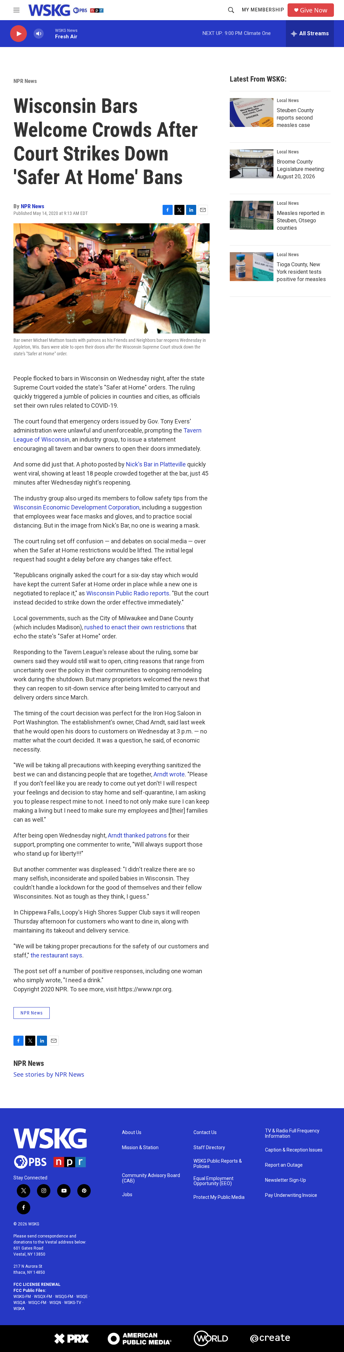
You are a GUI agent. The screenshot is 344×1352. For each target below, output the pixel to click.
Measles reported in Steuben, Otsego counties (301, 220)
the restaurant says (56, 955)
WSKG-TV (72, 1302)
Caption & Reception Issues (293, 1150)
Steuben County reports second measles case (295, 117)
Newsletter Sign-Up (285, 1180)
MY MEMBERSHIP (263, 9)
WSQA (19, 1302)
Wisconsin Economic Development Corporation (76, 507)
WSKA (19, 1308)
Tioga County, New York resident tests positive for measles (301, 271)
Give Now (313, 10)
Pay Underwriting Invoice (291, 1195)
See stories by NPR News (48, 1074)
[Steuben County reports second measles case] (251, 112)
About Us (131, 1132)
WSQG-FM (64, 1296)
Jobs (127, 1194)
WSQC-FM (37, 1302)
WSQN (55, 1302)
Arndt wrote (169, 774)
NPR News (25, 81)
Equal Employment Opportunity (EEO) (213, 1181)
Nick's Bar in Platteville (156, 464)
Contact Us (205, 1132)
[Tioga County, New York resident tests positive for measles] (251, 266)
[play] (18, 34)
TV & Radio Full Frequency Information (292, 1133)
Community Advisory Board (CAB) (151, 1178)
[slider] (49, 33)
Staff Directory (209, 1147)
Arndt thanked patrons (137, 835)
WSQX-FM (43, 1296)
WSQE (82, 1296)
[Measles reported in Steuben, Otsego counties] (251, 215)
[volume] (38, 33)
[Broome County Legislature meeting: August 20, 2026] (251, 163)
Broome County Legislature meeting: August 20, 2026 (301, 169)
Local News (288, 100)
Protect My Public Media (219, 1197)
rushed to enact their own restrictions (134, 627)
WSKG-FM (22, 1296)
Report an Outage (284, 1165)
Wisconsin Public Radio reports (127, 593)
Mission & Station (140, 1147)
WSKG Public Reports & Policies (218, 1164)
